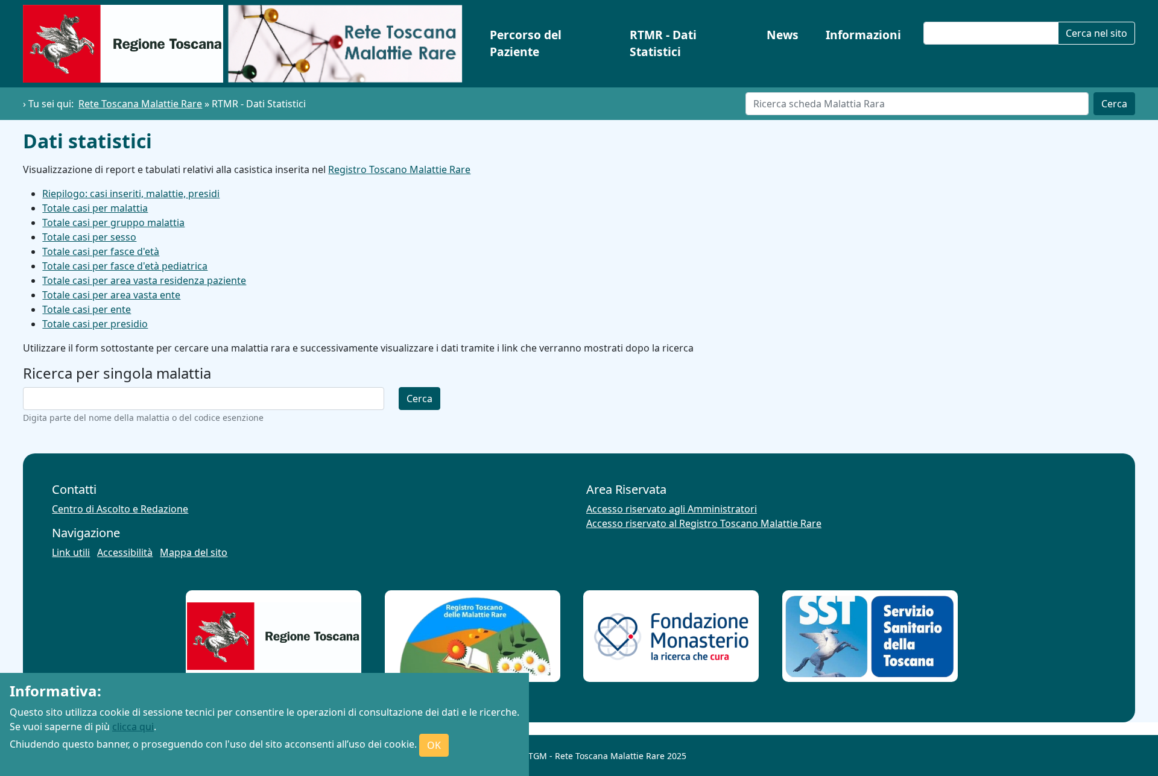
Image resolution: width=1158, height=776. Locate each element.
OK (434, 745)
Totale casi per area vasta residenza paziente (144, 280)
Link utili (71, 552)
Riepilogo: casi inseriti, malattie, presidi (131, 193)
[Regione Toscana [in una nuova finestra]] (274, 636)
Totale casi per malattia (95, 208)
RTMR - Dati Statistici (663, 43)
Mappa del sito (193, 552)
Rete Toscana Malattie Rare (140, 103)
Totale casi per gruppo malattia (113, 222)
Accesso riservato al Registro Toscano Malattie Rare (703, 523)
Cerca (1114, 103)
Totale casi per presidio (95, 323)
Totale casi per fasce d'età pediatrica (124, 266)
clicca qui (133, 726)
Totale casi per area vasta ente (111, 294)
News (783, 35)
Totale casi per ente (86, 309)
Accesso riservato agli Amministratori (671, 509)
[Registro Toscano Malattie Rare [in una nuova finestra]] (472, 636)
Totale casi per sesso (89, 237)
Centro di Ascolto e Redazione (120, 509)
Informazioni (863, 35)
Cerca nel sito (1096, 33)
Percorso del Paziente (526, 43)
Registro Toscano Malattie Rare (399, 169)
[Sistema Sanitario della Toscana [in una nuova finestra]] (870, 636)
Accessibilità (125, 552)
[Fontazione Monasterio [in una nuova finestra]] (671, 636)
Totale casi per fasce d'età (100, 251)
